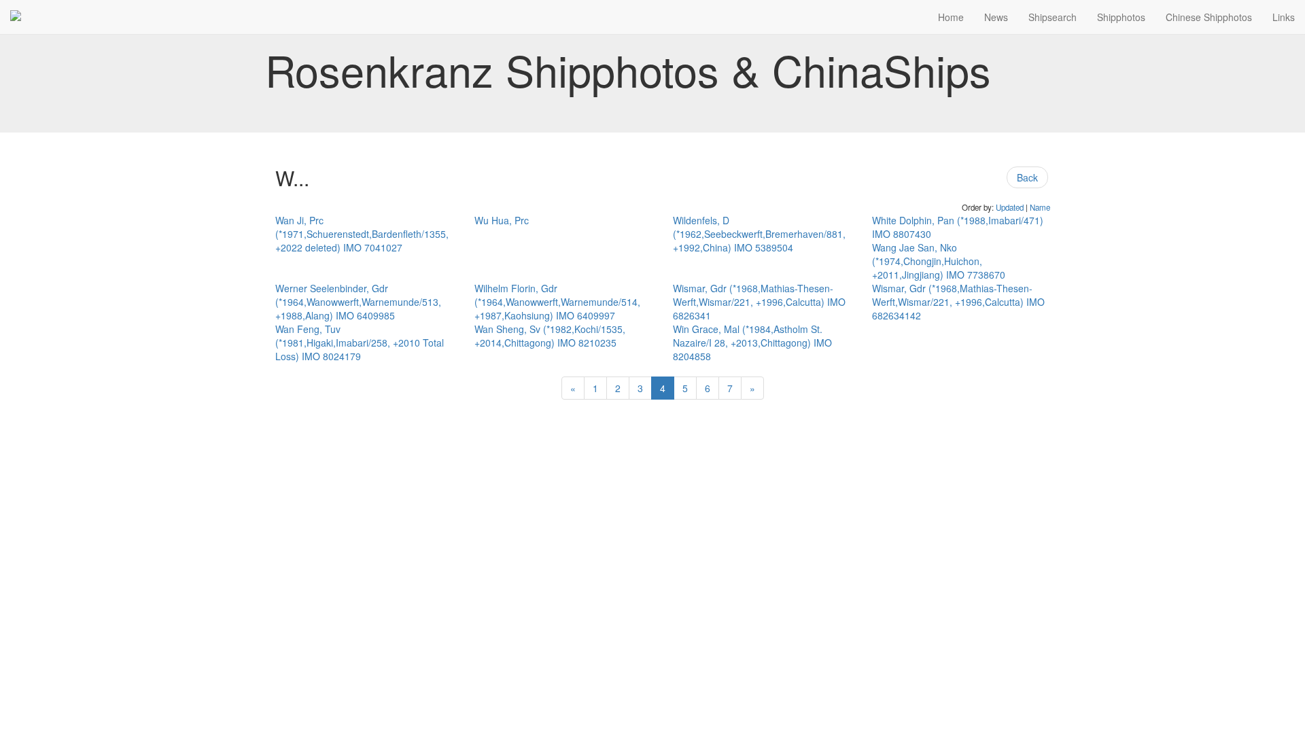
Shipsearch (1052, 17)
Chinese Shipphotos (1209, 17)
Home (951, 17)
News (996, 17)
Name (1040, 207)
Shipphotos (1121, 17)
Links (1283, 17)
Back (1027, 177)
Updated (1010, 207)
